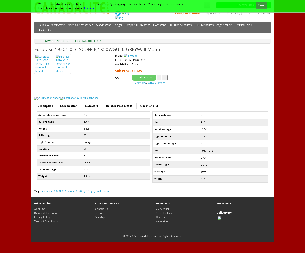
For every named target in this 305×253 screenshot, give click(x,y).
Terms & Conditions (46, 221)
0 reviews (140, 82)
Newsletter (162, 221)
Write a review (156, 82)
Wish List (161, 217)
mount (106, 191)
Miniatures (207, 25)
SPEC (250, 25)
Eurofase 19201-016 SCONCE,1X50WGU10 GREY (70, 41)
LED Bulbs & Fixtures (180, 25)
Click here (88, 8)
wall (99, 191)
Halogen (118, 25)
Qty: (117, 77)
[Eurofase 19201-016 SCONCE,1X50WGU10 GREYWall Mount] (42, 64)
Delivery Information (46, 213)
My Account (162, 209)
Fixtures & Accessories (80, 25)
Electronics (45, 30)
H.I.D (196, 25)
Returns (99, 213)
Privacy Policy (42, 217)
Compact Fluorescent (137, 25)
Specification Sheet (49, 98)
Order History (164, 213)
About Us (39, 209)
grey (93, 191)
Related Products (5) (119, 106)
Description (45, 106)
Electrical (240, 25)
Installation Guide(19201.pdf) (80, 98)
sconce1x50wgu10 (78, 191)
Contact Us (101, 209)
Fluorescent (159, 25)
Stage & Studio (224, 25)
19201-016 (60, 191)
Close (261, 5)
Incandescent (103, 25)
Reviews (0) (91, 106)
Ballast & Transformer (52, 25)
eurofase (47, 191)
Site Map (100, 217)
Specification (68, 106)
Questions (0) (149, 106)
